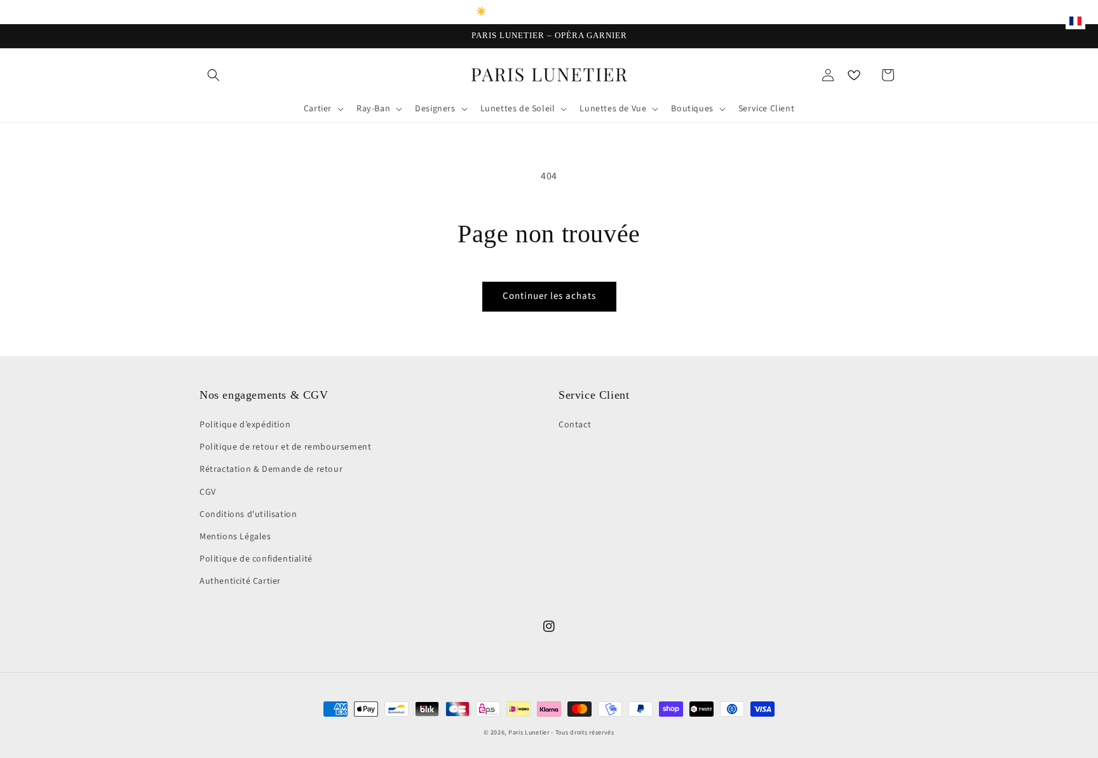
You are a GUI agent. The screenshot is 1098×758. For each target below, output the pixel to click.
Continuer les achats (549, 296)
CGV (208, 492)
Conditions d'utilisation (248, 514)
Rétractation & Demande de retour (271, 469)
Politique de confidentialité (256, 559)
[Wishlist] (854, 75)
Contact (575, 424)
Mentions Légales (235, 536)
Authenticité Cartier (240, 581)
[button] (213, 75)
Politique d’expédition (245, 424)
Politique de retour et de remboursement (285, 447)
